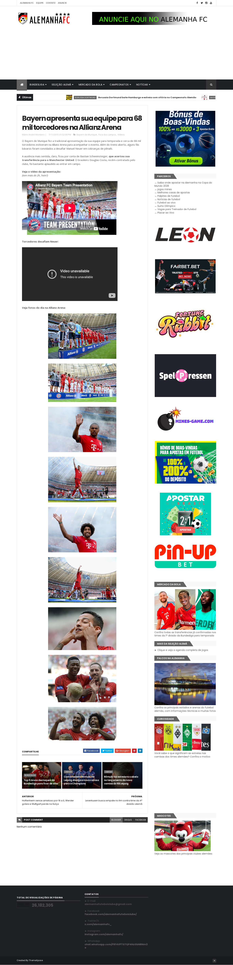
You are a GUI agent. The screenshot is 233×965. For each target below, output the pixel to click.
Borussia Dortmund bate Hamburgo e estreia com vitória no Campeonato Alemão (119, 97)
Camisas (68, 772)
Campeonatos (119, 84)
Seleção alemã (61, 84)
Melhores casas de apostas (173, 192)
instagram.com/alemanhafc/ (104, 934)
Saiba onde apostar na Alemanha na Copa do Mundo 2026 (183, 184)
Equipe (39, 3)
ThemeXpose (36, 960)
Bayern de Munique (87, 134)
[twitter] (202, 3)
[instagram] (206, 3)
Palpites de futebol (168, 196)
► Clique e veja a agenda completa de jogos (181, 650)
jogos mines (164, 189)
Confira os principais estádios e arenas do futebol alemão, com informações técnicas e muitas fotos (185, 709)
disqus (128, 819)
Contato (50, 3)
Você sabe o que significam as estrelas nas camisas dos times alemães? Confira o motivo (182, 755)
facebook (140, 819)
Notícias (142, 84)
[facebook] (197, 3)
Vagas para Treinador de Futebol (176, 209)
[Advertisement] (116, 54)
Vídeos (121, 134)
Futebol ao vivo (166, 202)
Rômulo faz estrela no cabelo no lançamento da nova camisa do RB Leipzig (121, 780)
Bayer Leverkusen (190, 97)
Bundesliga (37, 84)
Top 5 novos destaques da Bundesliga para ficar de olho (41, 781)
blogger (116, 819)
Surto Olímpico (166, 206)
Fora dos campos (107, 134)
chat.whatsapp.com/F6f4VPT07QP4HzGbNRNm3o (116, 946)
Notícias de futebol (168, 199)
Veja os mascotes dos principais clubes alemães (183, 853)
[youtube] (211, 3)
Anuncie (62, 3)
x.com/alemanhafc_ (98, 924)
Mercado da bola (90, 84)
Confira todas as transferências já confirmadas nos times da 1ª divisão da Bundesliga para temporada (185, 634)
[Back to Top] (214, 961)
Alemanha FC (27, 3)
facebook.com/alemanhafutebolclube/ (111, 914)
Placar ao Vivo (165, 212)
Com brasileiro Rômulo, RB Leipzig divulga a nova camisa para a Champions (81, 780)
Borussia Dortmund (56, 97)
